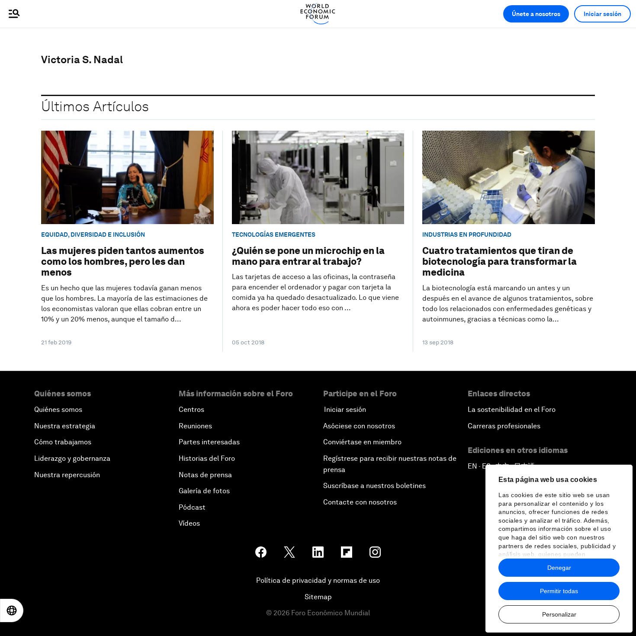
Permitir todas (559, 591)
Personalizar (559, 614)
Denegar (559, 567)
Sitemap (318, 597)
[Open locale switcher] (11, 610)
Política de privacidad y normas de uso (318, 580)
